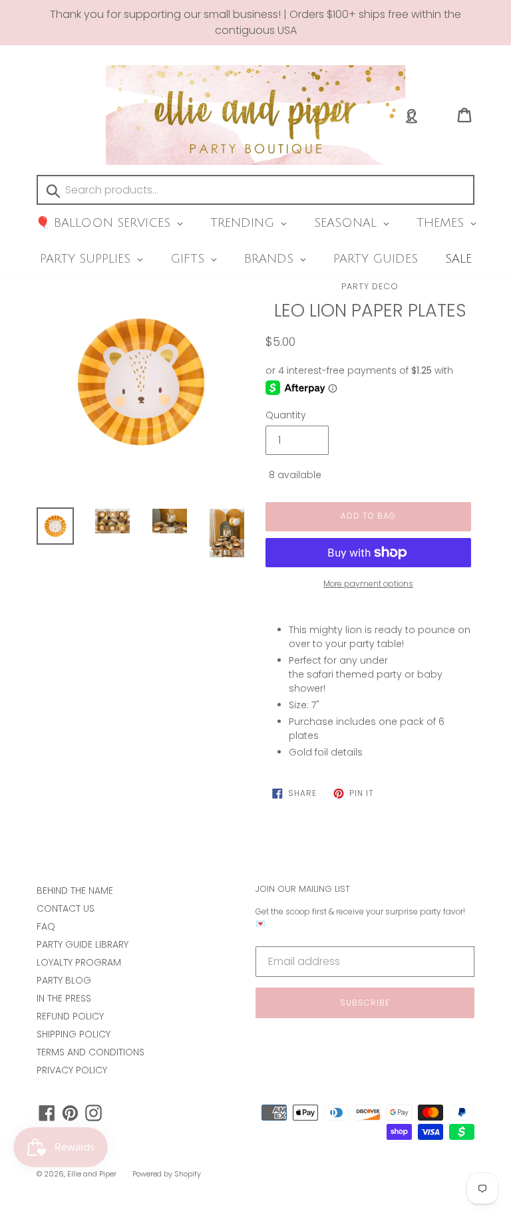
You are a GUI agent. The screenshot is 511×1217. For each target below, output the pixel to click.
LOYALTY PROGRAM (79, 962)
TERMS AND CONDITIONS (90, 1052)
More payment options (368, 583)
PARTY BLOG (64, 980)
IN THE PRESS (64, 998)
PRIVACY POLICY (72, 1070)
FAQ (46, 926)
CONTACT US (65, 908)
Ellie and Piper (91, 1173)
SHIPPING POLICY (73, 1034)
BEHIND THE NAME (75, 890)
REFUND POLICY (70, 1016)
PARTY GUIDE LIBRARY (82, 944)
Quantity (285, 415)
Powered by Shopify (166, 1173)
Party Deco (370, 286)
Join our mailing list (303, 889)
